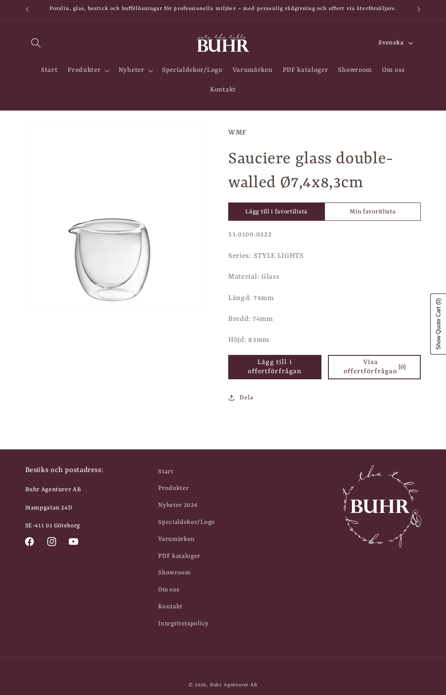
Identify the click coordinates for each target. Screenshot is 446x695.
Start (165, 471)
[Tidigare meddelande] (27, 9)
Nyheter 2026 (177, 505)
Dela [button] (246, 397)
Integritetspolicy (183, 623)
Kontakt (170, 606)
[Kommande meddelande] (419, 9)
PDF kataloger (179, 556)
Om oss (168, 589)
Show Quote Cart (438, 324)
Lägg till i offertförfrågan (274, 366)
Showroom (174, 572)
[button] (36, 43)
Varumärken (176, 539)
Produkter (173, 488)
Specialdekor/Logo (186, 522)
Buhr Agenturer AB (233, 685)
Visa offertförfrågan (375, 366)
